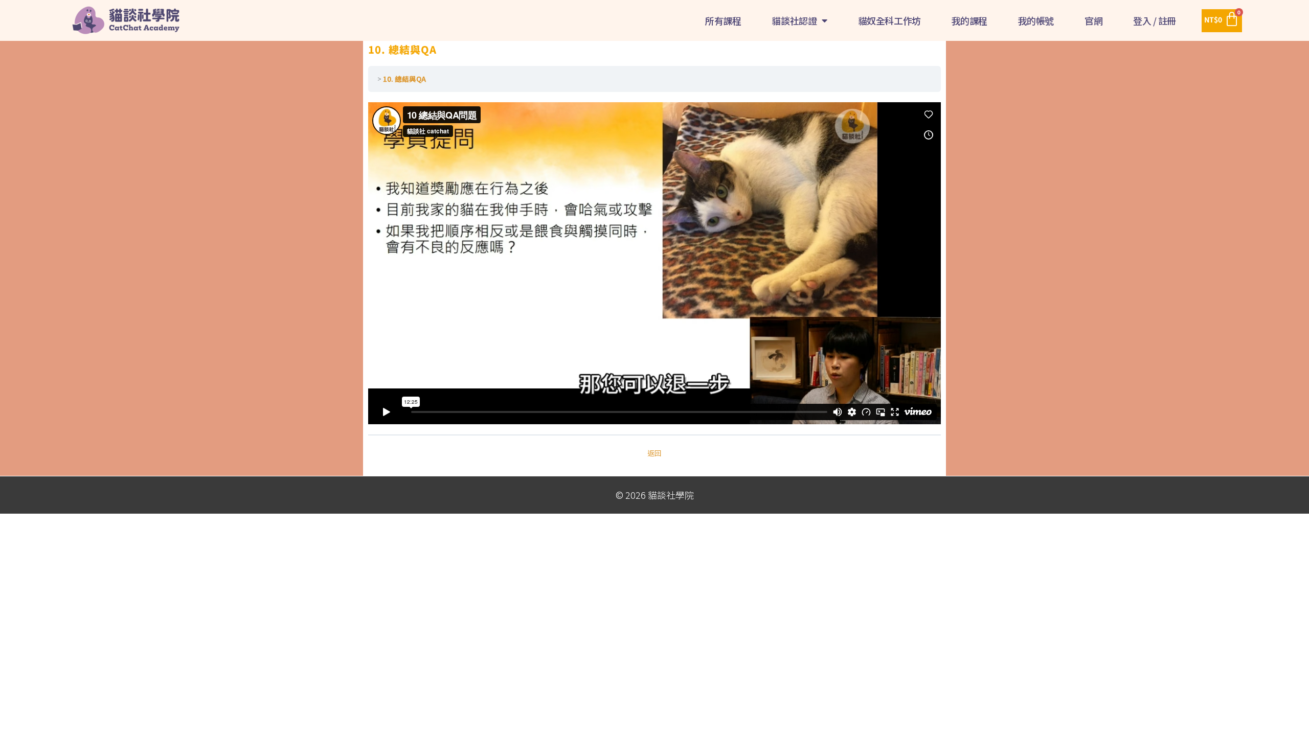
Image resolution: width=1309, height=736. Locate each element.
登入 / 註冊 (1154, 20)
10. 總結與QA (404, 79)
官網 (1093, 20)
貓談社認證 (794, 20)
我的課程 (969, 20)
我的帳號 (1036, 20)
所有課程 (723, 20)
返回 (654, 453)
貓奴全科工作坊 (889, 20)
